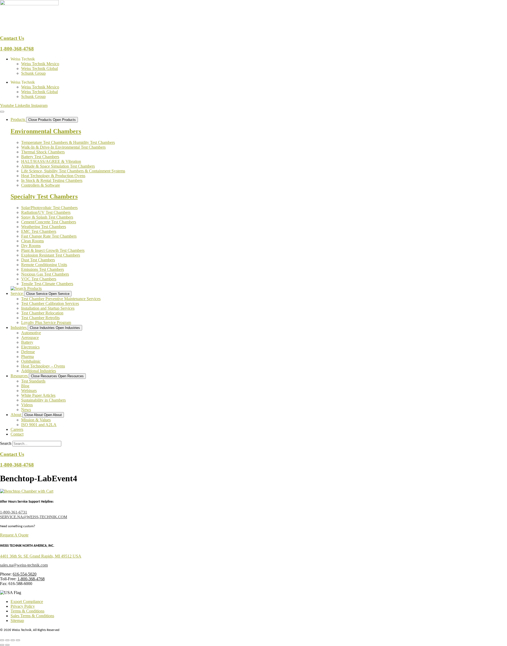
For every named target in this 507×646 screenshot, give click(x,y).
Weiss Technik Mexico (40, 64)
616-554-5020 (24, 574)
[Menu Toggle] (2, 111)
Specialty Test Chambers (44, 196)
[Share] (13, 640)
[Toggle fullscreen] (7, 640)
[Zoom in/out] (2, 640)
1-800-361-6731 (13, 512)
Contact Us (12, 38)
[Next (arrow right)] (7, 645)
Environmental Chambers (46, 131)
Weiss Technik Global (39, 68)
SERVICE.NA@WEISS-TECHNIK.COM (33, 517)
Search (5, 443)
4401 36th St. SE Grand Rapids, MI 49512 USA (40, 556)
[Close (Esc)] (18, 640)
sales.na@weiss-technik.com (24, 565)
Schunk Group (33, 73)
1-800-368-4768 (17, 48)
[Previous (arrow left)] (2, 645)
